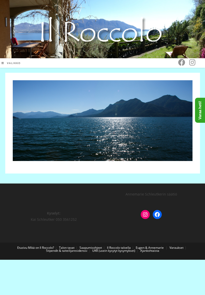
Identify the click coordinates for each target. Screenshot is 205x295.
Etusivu (22, 248)
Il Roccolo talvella (119, 248)
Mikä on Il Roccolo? (41, 248)
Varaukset (177, 248)
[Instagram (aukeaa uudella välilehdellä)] (192, 62)
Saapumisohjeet (91, 248)
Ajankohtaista (149, 250)
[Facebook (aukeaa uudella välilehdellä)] (181, 62)
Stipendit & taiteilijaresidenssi (66, 250)
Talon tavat (66, 248)
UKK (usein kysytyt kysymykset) (113, 250)
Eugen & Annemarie (150, 248)
